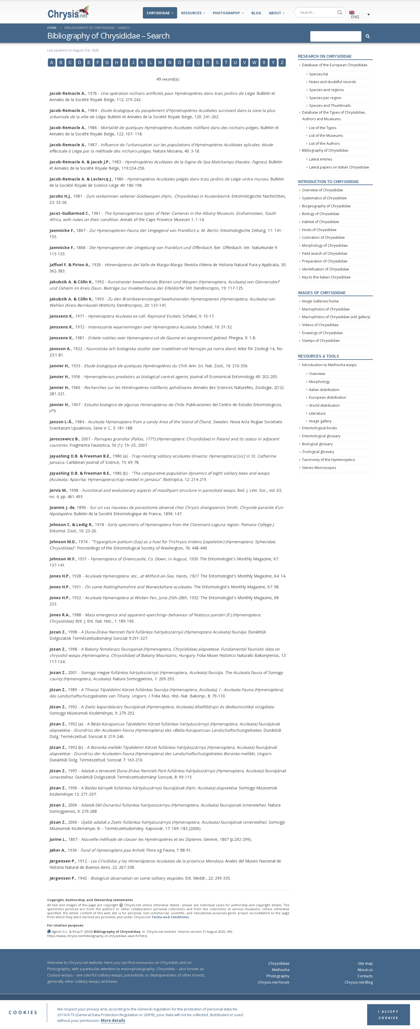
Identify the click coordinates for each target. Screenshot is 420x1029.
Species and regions (326, 89)
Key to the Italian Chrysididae (326, 277)
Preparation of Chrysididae (324, 261)
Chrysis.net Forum (273, 982)
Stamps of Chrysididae (321, 340)
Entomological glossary (321, 436)
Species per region (325, 97)
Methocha (280, 969)
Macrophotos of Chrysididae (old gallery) (336, 316)
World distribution (324, 405)
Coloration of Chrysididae (323, 237)
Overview (317, 373)
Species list (318, 74)
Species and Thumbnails (330, 105)
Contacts (365, 975)
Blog (256, 13)
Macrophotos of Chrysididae (326, 309)
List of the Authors (324, 143)
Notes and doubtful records (332, 81)
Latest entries (320, 159)
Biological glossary (317, 444)
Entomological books (319, 428)
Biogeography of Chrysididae (326, 206)
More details (113, 1020)
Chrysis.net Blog (359, 982)
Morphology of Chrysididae (325, 245)
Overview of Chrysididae (322, 190)
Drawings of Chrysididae (322, 332)
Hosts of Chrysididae (319, 229)
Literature (317, 413)
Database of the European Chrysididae (334, 65)
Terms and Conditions (170, 917)
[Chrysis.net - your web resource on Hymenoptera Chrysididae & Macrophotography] (68, 12)
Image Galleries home (320, 301)
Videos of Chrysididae (320, 324)
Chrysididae (158, 13)
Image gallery (320, 421)
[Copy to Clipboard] (49, 931)
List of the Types (322, 127)
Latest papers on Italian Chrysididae (339, 167)
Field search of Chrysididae (324, 253)
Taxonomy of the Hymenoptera (328, 459)
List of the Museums (326, 135)
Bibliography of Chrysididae (325, 150)
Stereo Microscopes (319, 467)
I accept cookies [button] (388, 1015)
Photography (226, 13)
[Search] (340, 12)
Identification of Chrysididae (325, 269)
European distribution (327, 397)
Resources (191, 13)
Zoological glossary (318, 451)
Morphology (319, 381)
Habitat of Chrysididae (320, 221)
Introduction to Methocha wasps (329, 364)
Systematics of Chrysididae (324, 198)
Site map (365, 963)
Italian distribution (324, 389)
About (275, 13)
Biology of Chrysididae (320, 213)
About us (365, 969)
